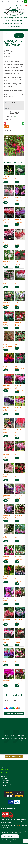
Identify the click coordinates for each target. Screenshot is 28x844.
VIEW (5, 182)
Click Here (18, 825)
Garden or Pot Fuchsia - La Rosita (18, 243)
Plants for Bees (5, 780)
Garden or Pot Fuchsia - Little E (6, 263)
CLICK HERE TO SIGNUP (10, 836)
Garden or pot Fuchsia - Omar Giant (18, 283)
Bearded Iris (4, 776)
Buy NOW (6, 126)
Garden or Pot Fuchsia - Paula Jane (6, 304)
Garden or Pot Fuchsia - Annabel (18, 178)
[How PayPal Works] (14, 802)
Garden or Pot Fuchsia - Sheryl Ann (6, 324)
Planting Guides (5, 782)
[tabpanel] (14, 741)
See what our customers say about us (14, 756)
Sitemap (4, 839)
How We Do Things (9, 130)
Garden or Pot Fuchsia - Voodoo (6, 367)
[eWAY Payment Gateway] (14, 793)
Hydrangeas (4, 778)
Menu (4, 29)
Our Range (8, 33)
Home (5, 33)
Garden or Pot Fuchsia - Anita (6, 178)
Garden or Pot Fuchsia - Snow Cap (18, 324)
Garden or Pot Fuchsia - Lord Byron (18, 263)
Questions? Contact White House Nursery (14, 713)
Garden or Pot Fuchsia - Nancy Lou (6, 283)
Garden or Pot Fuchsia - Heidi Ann (6, 243)
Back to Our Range (19, 35)
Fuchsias (3, 774)
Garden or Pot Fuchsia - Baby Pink (6, 199)
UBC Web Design (16, 841)
